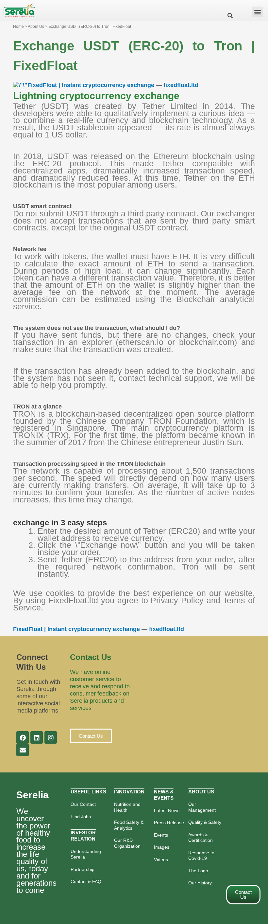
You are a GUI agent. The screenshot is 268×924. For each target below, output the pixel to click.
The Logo (198, 870)
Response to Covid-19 (201, 855)
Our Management (202, 807)
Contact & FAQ (86, 881)
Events (161, 835)
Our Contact (83, 804)
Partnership (82, 869)
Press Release (169, 822)
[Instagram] (50, 737)
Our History (200, 882)
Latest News (166, 810)
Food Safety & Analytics (128, 825)
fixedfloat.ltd (180, 85)
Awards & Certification (200, 837)
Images (161, 847)
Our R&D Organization (127, 843)
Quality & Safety (204, 822)
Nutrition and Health (127, 807)
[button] (257, 12)
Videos (161, 859)
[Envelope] (22, 750)
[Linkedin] (36, 737)
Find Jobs (81, 816)
